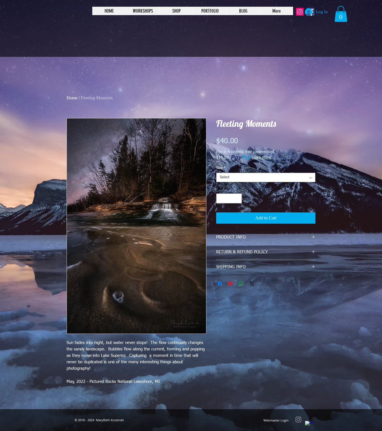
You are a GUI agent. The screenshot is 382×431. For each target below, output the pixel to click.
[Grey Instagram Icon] (298, 419)
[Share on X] (251, 283)
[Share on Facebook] (219, 283)
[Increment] (238, 198)
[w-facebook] (309, 425)
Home (72, 97)
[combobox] (265, 177)
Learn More (261, 158)
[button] (341, 14)
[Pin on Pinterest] (230, 283)
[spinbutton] (229, 198)
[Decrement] (220, 198)
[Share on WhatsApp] (241, 283)
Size (221, 168)
